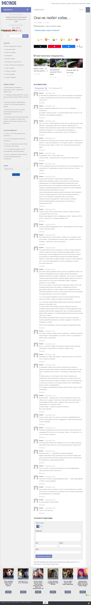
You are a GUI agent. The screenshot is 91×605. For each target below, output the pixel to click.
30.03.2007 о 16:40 (50, 176)
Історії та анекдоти (10, 52)
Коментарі (42, 88)
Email (61, 543)
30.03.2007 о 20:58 (50, 235)
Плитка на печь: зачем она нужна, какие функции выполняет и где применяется (14, 112)
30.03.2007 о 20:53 (50, 224)
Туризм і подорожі (10, 77)
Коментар (39, 531)
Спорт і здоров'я (10, 68)
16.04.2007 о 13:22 (50, 415)
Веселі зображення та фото (13, 46)
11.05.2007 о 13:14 (50, 427)
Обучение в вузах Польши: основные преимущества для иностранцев (15, 156)
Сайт (37, 549)
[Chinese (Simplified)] (7, 30)
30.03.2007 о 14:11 (50, 138)
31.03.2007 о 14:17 (50, 331)
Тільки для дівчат (10, 74)
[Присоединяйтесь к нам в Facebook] (27, 10)
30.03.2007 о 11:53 (50, 121)
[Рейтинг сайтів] (16, 175)
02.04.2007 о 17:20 (50, 395)
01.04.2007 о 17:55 (50, 365)
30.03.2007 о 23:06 (50, 247)
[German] (13, 30)
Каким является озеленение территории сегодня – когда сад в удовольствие (13, 89)
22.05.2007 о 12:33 (50, 476)
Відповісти (42, 102)
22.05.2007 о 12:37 (50, 487)
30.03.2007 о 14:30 (50, 163)
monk (40, 22)
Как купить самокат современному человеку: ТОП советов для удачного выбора (14, 104)
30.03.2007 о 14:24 (50, 153)
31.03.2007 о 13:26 (50, 269)
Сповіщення (56, 88)
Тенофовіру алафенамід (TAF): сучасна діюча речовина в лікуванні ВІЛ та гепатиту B (16, 97)
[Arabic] (4, 30)
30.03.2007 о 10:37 (50, 93)
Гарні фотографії (10, 49)
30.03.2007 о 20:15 (50, 209)
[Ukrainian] (2, 30)
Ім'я (37, 543)
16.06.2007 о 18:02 (50, 508)
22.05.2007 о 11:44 (50, 466)
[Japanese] (18, 30)
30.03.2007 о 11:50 (50, 106)
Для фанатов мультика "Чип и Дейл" (56, 72)
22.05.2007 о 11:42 (50, 451)
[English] (9, 30)
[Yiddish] (20, 30)
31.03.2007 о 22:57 (50, 344)
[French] (11, 30)
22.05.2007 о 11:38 (50, 440)
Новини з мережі (10, 58)
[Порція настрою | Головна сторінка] (9, 3)
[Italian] (16, 30)
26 (82, 9)
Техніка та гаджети (10, 71)
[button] (38, 527)
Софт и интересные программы (14, 65)
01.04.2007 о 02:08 (50, 354)
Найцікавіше (39, 9)
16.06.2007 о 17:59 (50, 500)
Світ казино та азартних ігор (13, 61)
